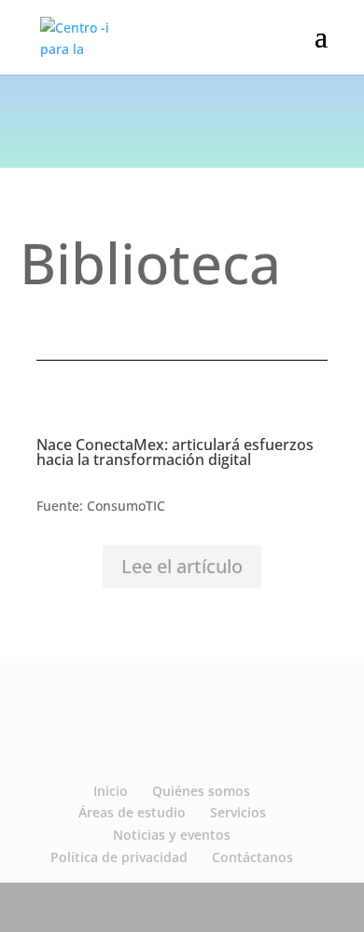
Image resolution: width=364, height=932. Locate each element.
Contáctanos (252, 857)
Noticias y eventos (172, 834)
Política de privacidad (119, 857)
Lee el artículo (182, 566)
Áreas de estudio (132, 812)
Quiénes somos (201, 791)
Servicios (238, 812)
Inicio (110, 791)
